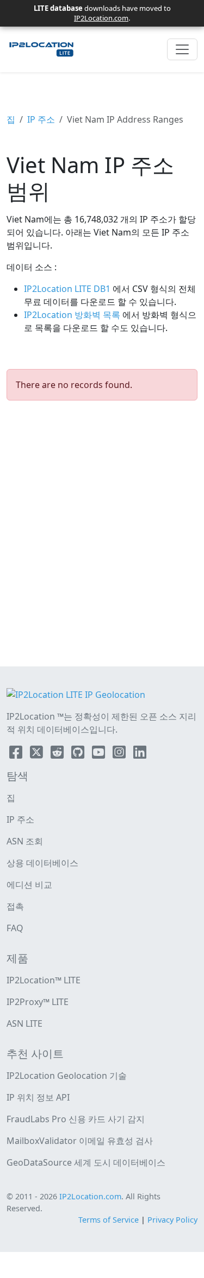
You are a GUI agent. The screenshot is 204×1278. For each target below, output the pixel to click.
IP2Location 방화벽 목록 (73, 315)
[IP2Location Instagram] (120, 754)
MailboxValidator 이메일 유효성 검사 (80, 1141)
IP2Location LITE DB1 (68, 289)
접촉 (15, 906)
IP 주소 (41, 119)
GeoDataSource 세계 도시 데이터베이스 (86, 1162)
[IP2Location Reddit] (58, 754)
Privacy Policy (172, 1220)
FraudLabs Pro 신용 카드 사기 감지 (76, 1119)
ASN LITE (24, 1023)
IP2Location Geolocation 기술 (67, 1076)
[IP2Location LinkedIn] (140, 754)
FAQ (15, 928)
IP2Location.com (101, 18)
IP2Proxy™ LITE (38, 1002)
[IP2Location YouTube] (99, 754)
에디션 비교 (29, 885)
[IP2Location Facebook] (17, 754)
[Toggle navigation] (182, 49)
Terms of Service (108, 1220)
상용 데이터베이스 (42, 863)
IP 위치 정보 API (38, 1097)
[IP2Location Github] (79, 754)
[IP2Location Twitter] (37, 754)
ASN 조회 (25, 841)
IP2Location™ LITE (44, 980)
